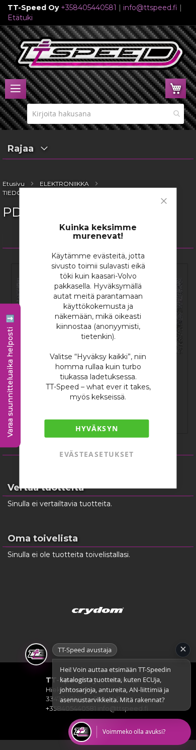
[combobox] (105, 114)
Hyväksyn (97, 428)
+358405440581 (89, 7)
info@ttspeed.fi (150, 7)
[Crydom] (98, 623)
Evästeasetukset (96, 453)
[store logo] (100, 53)
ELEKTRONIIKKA (64, 183)
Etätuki (20, 17)
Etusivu (14, 183)
